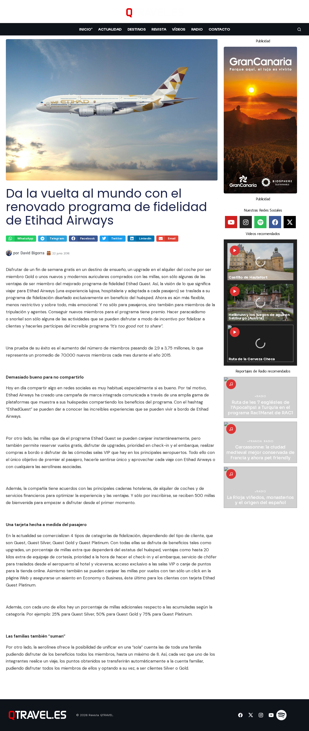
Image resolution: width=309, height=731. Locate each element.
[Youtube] (231, 222)
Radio (261, 396)
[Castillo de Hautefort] (260, 261)
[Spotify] (260, 222)
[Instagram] (246, 222)
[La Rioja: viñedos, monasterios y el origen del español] (260, 487)
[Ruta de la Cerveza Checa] (260, 343)
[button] (299, 12)
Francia (255, 441)
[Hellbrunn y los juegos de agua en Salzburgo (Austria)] (260, 302)
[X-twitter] (290, 222)
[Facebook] (275, 222)
